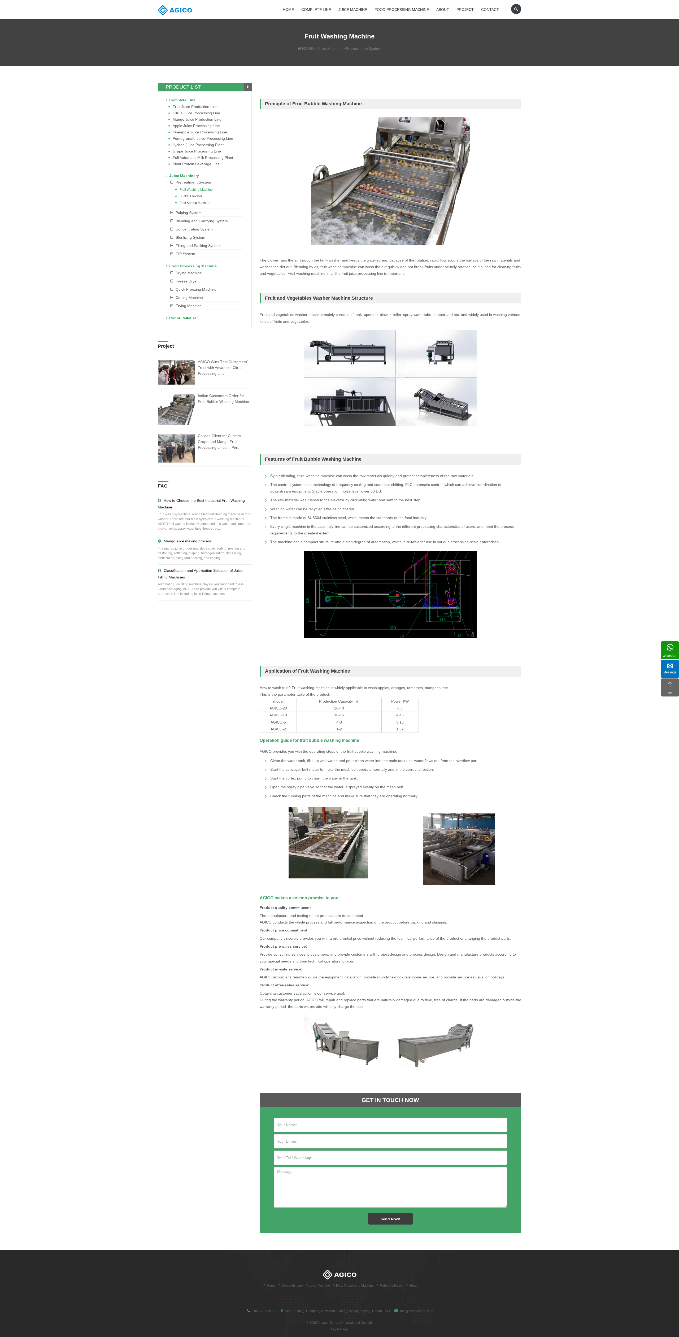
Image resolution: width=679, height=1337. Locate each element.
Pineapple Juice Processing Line (200, 132)
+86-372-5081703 (265, 1311)
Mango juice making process (188, 541)
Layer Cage (339, 1329)
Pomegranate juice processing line (203, 138)
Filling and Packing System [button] (198, 245)
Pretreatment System (363, 48)
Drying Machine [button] (189, 273)
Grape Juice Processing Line (197, 151)
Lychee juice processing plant (198, 145)
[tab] (204, 182)
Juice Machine (352, 9)
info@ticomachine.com (416, 1311)
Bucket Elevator (191, 196)
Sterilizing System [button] (190, 237)
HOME (307, 48)
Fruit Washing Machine (196, 189)
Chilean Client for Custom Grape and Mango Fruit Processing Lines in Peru (219, 442)
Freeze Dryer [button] (187, 281)
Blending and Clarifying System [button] (202, 221)
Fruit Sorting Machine (195, 203)
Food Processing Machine (402, 9)
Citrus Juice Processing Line (196, 113)
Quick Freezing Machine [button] (196, 289)
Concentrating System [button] (194, 229)
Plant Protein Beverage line (196, 164)
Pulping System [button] (189, 213)
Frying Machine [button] (189, 306)
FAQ (163, 486)
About (442, 9)
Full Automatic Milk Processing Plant (203, 157)
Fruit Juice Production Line (195, 106)
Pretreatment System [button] (193, 182)
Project (465, 9)
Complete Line (316, 9)
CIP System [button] (185, 254)
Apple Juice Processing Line (196, 126)
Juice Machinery (184, 175)
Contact (490, 9)
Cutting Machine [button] (189, 297)
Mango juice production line (197, 119)
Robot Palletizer (183, 318)
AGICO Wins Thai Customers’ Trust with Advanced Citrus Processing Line (222, 368)
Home (288, 9)
